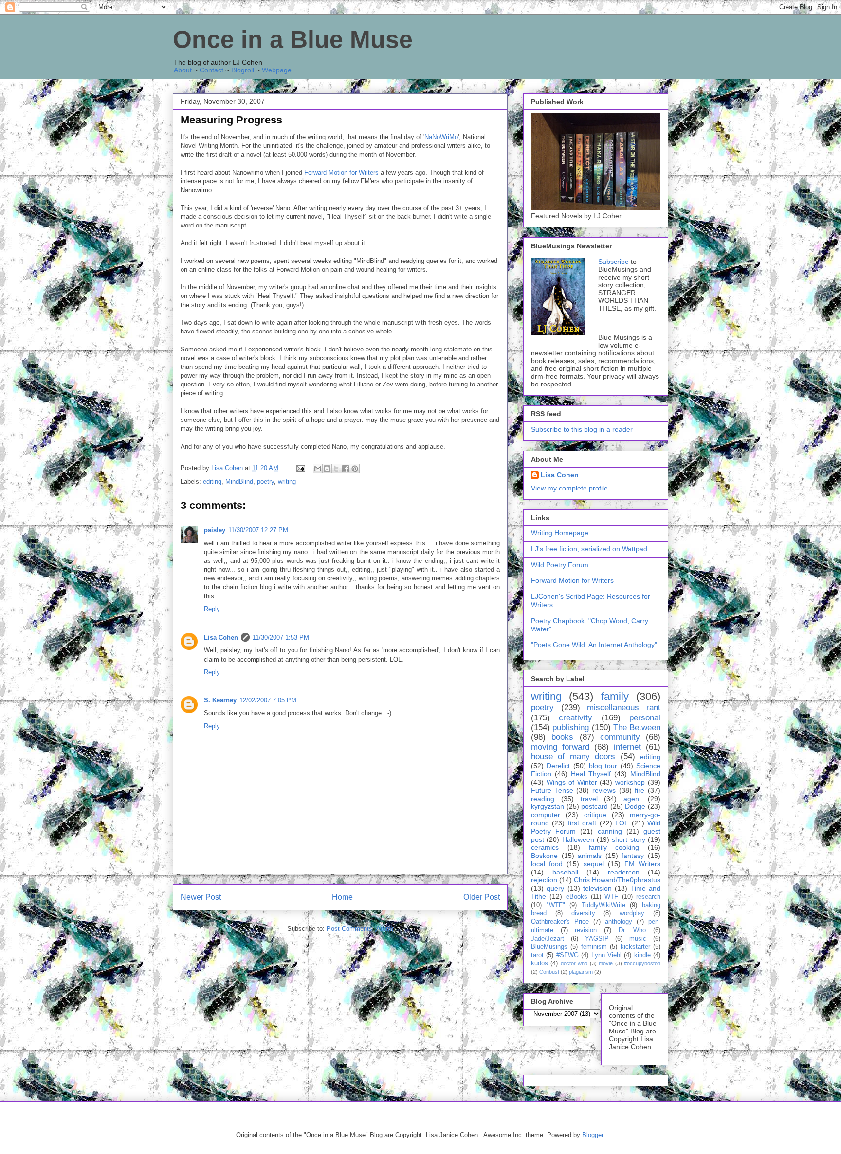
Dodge (635, 806)
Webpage (277, 70)
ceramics (545, 847)
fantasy (633, 855)
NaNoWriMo (441, 136)
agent (632, 799)
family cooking (614, 847)
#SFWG (567, 955)
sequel (594, 864)
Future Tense (552, 790)
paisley (214, 530)
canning (610, 831)
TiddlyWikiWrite (603, 905)
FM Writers (642, 864)
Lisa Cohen (221, 637)
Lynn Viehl (606, 955)
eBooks (576, 896)
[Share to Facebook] (345, 468)
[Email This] (318, 468)
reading (542, 799)
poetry (265, 481)
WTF (611, 896)
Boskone (544, 855)
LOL (621, 823)
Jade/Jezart (547, 938)
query (555, 888)
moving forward (560, 747)
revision (586, 930)
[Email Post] (300, 468)
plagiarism (581, 972)
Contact (211, 70)
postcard (594, 806)
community (620, 737)
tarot (537, 955)
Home (342, 897)
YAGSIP (597, 938)
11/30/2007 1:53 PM (281, 637)
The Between (636, 727)
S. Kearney (220, 700)
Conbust (549, 972)
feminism (594, 947)
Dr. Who (632, 930)
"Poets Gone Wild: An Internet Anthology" (594, 644)
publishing (570, 727)
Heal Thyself (591, 774)
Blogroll (242, 70)
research (648, 896)
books (562, 737)
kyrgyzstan (547, 806)
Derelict (558, 765)
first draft (582, 823)
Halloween (578, 839)
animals (590, 855)
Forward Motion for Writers (341, 172)
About (183, 70)
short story (628, 839)
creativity (575, 717)
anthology (618, 921)
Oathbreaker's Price (560, 921)
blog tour (603, 765)
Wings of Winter (572, 782)
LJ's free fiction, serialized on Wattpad (589, 549)
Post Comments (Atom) (360, 928)
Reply (212, 608)
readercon (624, 872)
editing (212, 481)
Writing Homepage (559, 533)
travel (589, 799)
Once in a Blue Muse (293, 39)
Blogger (592, 1134)
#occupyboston (642, 963)
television (597, 888)
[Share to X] (336, 468)
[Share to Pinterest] (355, 468)
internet (627, 747)
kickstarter (635, 947)
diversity (583, 913)
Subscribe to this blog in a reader (582, 429)
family (615, 696)
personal (644, 717)
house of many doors (573, 756)
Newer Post (201, 897)
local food (547, 864)
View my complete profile (569, 488)
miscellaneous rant (623, 707)
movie (606, 963)
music (637, 938)
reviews (604, 790)
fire (639, 790)
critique (595, 815)
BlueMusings (549, 947)
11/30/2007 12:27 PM (258, 530)
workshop (630, 782)
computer (545, 815)
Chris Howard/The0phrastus (617, 880)
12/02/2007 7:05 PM (267, 700)
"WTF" (556, 905)
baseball (565, 872)
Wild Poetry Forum (559, 565)
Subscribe (613, 261)
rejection (544, 880)
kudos (539, 963)
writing (287, 481)
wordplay (632, 913)
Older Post (481, 897)
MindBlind (239, 481)
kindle (642, 955)
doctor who (574, 963)
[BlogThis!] (327, 468)
